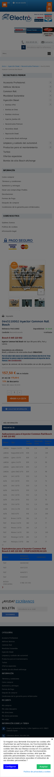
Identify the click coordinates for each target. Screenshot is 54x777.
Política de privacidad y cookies (37, 772)
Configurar (10, 766)
